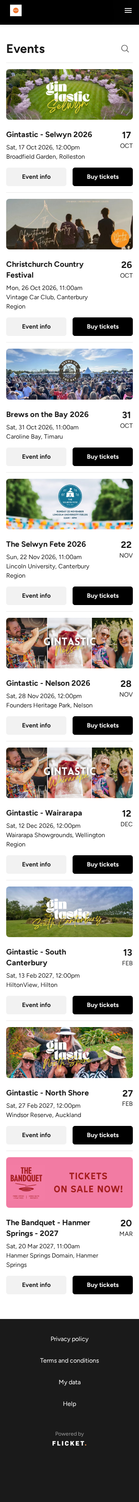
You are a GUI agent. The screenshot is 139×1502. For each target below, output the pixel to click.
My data (70, 1382)
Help (69, 1403)
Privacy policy (69, 1339)
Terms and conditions (69, 1360)
